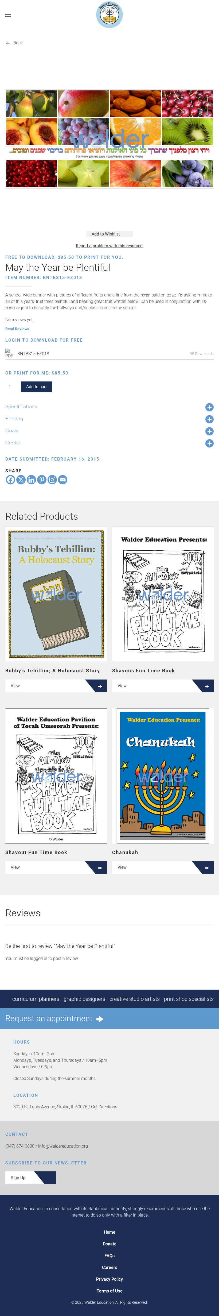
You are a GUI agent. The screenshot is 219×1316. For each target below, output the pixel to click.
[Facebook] (10, 479)
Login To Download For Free (44, 340)
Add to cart (36, 386)
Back (18, 42)
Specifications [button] (21, 406)
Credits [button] (13, 442)
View (15, 685)
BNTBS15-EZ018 (33, 353)
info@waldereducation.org (63, 1146)
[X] (21, 479)
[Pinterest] (41, 479)
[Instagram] (52, 479)
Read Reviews (17, 329)
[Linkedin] (31, 479)
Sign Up (18, 1177)
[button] (8, 14)
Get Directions (104, 1106)
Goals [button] (11, 430)
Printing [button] (14, 418)
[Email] (62, 479)
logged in (38, 958)
